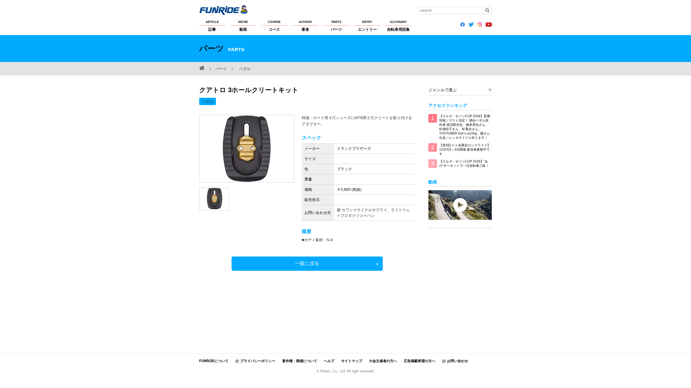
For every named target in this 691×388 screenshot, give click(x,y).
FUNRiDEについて (214, 361)
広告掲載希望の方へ (419, 361)
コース (274, 26)
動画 (243, 26)
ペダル (244, 69)
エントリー (367, 26)
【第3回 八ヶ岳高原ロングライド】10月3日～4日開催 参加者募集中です (464, 149)
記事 (212, 26)
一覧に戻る (307, 263)
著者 (305, 26)
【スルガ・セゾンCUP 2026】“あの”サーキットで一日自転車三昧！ (464, 164)
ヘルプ (329, 361)
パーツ (336, 26)
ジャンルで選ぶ (442, 90)
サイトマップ (351, 361)
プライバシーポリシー (257, 361)
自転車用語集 (398, 26)
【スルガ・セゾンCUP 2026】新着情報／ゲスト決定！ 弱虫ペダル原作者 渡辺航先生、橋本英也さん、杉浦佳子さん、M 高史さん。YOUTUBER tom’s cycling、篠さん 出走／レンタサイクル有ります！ (464, 127)
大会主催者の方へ (383, 361)
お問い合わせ (457, 361)
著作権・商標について (299, 361)
